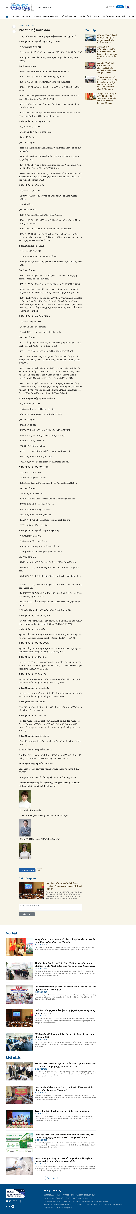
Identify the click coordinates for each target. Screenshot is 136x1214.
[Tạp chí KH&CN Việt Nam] (22, 7)
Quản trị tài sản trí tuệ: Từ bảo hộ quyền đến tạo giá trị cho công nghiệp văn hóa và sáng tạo (65, 988)
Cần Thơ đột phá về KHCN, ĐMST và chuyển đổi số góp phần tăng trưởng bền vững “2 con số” (106, 68)
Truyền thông (108, 16)
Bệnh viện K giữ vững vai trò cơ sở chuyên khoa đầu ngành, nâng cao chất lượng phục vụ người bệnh (63, 1159)
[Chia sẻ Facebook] (14, 27)
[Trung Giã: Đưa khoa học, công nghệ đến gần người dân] (19, 1119)
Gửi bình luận (26, 914)
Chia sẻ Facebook (28, 870)
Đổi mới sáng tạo (69, 16)
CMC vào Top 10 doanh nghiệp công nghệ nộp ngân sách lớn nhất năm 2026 (107, 38)
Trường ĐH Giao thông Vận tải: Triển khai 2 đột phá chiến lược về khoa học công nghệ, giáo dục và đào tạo (107, 53)
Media (96, 16)
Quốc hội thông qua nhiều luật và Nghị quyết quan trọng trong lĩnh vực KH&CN (64, 886)
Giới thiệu (15, 16)
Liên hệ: (46, 1198)
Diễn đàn (37, 16)
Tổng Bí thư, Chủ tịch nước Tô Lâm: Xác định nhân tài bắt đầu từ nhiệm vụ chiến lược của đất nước (106, 98)
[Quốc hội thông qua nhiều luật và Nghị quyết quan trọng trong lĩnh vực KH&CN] (31, 890)
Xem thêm (51, 1178)
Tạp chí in (26, 16)
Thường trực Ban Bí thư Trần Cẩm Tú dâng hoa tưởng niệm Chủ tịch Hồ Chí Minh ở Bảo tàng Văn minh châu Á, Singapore (107, 83)
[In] (39, 870)
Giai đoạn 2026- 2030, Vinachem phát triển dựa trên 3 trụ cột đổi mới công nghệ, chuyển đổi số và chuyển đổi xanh (64, 1136)
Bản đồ (8, 1207)
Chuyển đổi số (85, 16)
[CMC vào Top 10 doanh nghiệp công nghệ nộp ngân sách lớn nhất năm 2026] (90, 37)
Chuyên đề (120, 16)
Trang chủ (22, 25)
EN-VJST (131, 16)
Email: (77, 1201)
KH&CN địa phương (51, 16)
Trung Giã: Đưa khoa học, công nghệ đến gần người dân (62, 1111)
